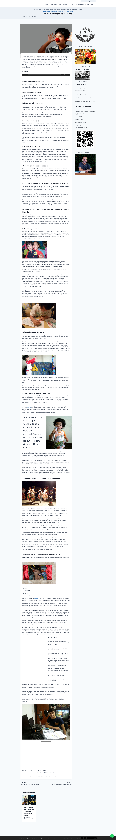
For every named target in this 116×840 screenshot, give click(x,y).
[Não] (114, 838)
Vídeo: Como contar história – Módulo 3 (61, 783)
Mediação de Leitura (79, 119)
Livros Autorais (78, 117)
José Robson (24, 16)
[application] (46, 75)
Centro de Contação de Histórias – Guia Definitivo (85, 111)
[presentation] (29, 800)
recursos (36, 598)
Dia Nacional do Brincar (79, 113)
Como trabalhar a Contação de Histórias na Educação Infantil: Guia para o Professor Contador (85, 88)
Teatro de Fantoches (79, 125)
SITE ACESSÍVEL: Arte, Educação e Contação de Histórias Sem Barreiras (29, 811)
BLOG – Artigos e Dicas (80, 4)
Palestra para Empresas (80, 121)
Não (85, 838)
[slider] (67, 75)
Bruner (29, 407)
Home (46, 4)
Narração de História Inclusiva (50, 11)
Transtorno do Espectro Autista (65, 11)
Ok (81, 838)
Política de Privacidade (91, 838)
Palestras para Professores (80, 122)
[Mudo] (64, 74)
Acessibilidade (78, 110)
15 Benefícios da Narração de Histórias (29, 783)
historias (77, 114)
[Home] (34, 9)
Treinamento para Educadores (81, 127)
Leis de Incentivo (78, 116)
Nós (88, 4)
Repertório (77, 124)
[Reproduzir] (24, 74)
